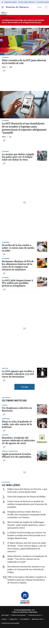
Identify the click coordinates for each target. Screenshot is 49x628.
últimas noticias (14, 400)
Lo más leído (11, 485)
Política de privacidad (18, 615)
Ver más (24, 387)
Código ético (13, 619)
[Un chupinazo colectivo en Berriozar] (42, 409)
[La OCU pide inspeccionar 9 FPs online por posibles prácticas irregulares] (42, 282)
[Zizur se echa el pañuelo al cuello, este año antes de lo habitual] (42, 423)
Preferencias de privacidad (10, 623)
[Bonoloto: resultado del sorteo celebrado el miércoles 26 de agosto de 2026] (42, 439)
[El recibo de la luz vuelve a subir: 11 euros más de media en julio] (42, 247)
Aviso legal (5, 615)
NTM (4, 67)
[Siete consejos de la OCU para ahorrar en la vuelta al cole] (24, 41)
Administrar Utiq (37, 619)
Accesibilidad (24, 619)
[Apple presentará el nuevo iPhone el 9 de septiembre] (42, 456)
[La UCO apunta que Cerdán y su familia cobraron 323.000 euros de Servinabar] (42, 373)
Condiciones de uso (34, 615)
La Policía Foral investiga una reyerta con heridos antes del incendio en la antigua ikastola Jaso (23, 21)
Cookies (4, 619)
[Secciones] (2, 7)
